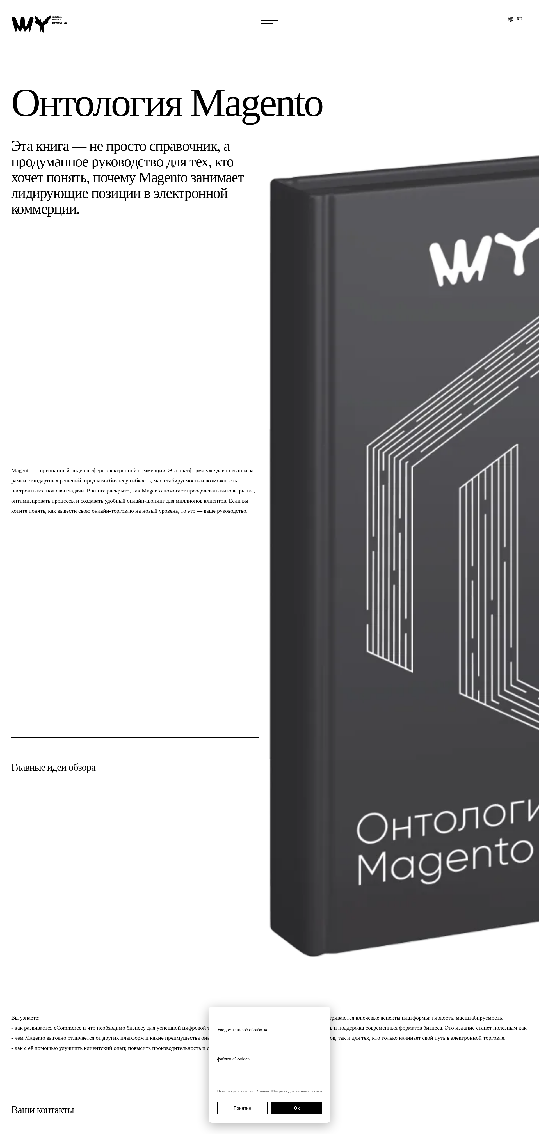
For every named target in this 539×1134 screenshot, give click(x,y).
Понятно (242, 1108)
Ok (297, 1108)
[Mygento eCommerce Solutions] (39, 23)
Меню (269, 22)
